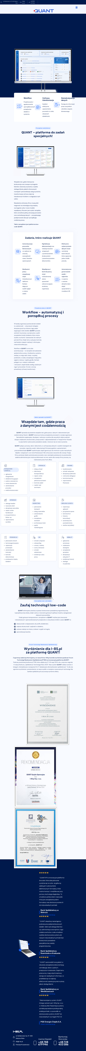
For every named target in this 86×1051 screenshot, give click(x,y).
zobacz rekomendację (48, 915)
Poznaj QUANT (32, 39)
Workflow (28, 98)
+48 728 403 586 (63, 1043)
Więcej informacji (32, 676)
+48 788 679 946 (43, 1043)
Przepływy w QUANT (17, 372)
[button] (76, 7)
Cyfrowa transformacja (48, 99)
